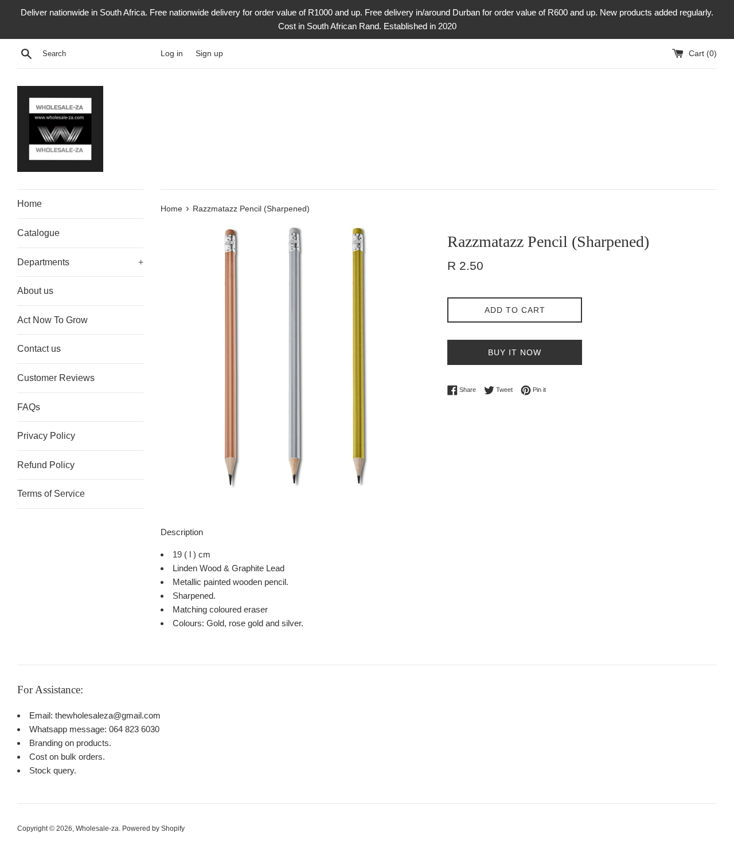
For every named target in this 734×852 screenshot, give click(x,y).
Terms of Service (51, 493)
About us (35, 291)
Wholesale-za (97, 828)
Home (29, 204)
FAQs (28, 407)
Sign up (209, 53)
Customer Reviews (56, 378)
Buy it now (514, 352)
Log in (172, 53)
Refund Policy (46, 465)
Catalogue (38, 233)
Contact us (39, 349)
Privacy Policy (46, 436)
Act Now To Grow (52, 320)
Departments (80, 262)
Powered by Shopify (153, 828)
